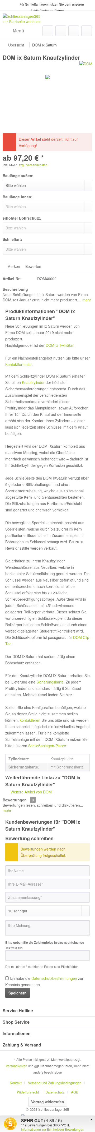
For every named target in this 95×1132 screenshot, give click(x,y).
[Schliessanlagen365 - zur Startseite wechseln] (25, 18)
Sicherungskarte (50, 682)
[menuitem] (13, 30)
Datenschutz (55, 1092)
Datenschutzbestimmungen (54, 978)
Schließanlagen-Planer (47, 745)
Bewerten (32, 266)
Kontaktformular (18, 364)
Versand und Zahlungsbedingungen (54, 1082)
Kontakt (16, 1082)
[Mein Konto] (73, 30)
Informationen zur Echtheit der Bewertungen (52, 1129)
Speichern (17, 993)
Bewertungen (15, 799)
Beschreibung (15, 289)
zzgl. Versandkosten (33, 165)
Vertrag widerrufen (47, 1101)
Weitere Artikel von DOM (31, 791)
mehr (86, 299)
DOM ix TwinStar (59, 345)
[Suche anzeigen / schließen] (47, 30)
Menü (18, 30)
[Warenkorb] (86, 30)
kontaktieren (30, 720)
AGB (74, 1092)
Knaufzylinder (33, 382)
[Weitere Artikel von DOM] (85, 65)
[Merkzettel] (60, 30)
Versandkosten (16, 1065)
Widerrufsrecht (28, 1092)
